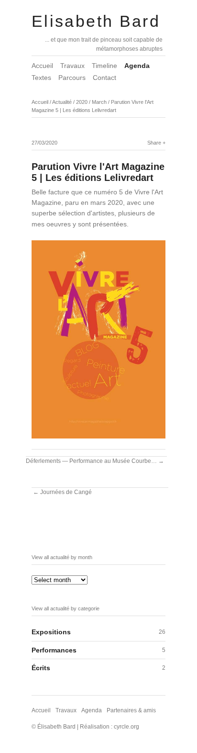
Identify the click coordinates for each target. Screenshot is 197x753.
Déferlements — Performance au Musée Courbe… (91, 461)
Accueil (42, 65)
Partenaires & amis (131, 710)
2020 (82, 102)
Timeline (104, 65)
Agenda (137, 65)
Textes (41, 77)
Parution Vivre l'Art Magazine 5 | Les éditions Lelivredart (98, 172)
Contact (104, 77)
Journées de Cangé (66, 492)
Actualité (62, 102)
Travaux (72, 65)
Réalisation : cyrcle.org (109, 726)
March (99, 102)
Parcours (72, 77)
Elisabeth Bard (96, 21)
